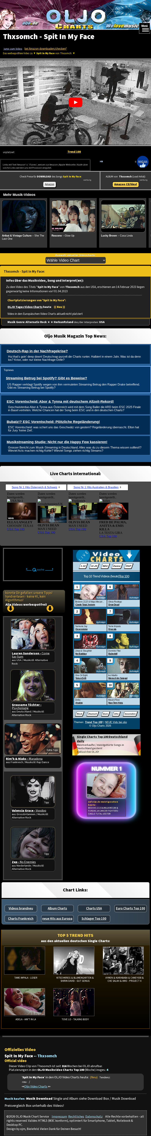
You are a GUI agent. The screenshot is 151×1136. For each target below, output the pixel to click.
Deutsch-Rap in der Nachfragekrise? (37, 351)
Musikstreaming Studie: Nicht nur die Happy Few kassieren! (57, 442)
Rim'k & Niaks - (24, 758)
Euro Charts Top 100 (130, 908)
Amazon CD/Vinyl (125, 184)
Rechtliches (76, 1116)
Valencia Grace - (29, 810)
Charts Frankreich (20, 918)
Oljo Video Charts (35, 1086)
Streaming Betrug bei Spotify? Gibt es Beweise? (46, 378)
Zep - (24, 862)
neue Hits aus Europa (57, 918)
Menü (144, 26)
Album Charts (57, 908)
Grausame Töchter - (26, 706)
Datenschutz (94, 1116)
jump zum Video (13, 49)
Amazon (49, 184)
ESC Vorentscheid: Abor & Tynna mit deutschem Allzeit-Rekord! (60, 402)
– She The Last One (23, 237)
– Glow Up (63, 235)
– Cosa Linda (117, 235)
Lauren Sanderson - (31, 655)
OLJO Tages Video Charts (24, 307)
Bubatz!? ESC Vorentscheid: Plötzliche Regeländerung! (53, 422)
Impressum (59, 1116)
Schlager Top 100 (94, 918)
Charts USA (94, 908)
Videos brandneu (21, 908)
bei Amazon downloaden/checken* (46, 49)
